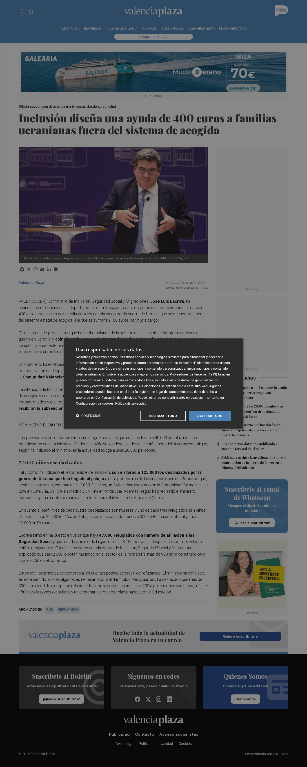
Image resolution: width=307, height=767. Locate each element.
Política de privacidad (130, 403)
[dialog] (153, 383)
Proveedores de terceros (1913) (193, 374)
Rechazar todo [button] (163, 415)
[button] (88, 415)
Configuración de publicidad (116, 398)
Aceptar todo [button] (209, 415)
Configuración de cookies (95, 403)
